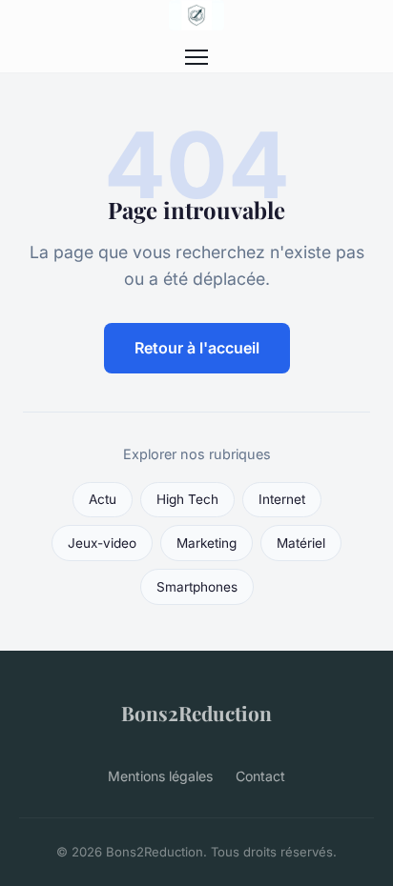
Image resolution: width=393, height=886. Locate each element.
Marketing (206, 543)
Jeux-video (102, 543)
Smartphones (197, 586)
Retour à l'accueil (196, 347)
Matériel (301, 543)
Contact (260, 776)
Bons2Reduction (196, 712)
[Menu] (196, 57)
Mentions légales (160, 776)
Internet (282, 499)
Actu (102, 499)
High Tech (187, 499)
